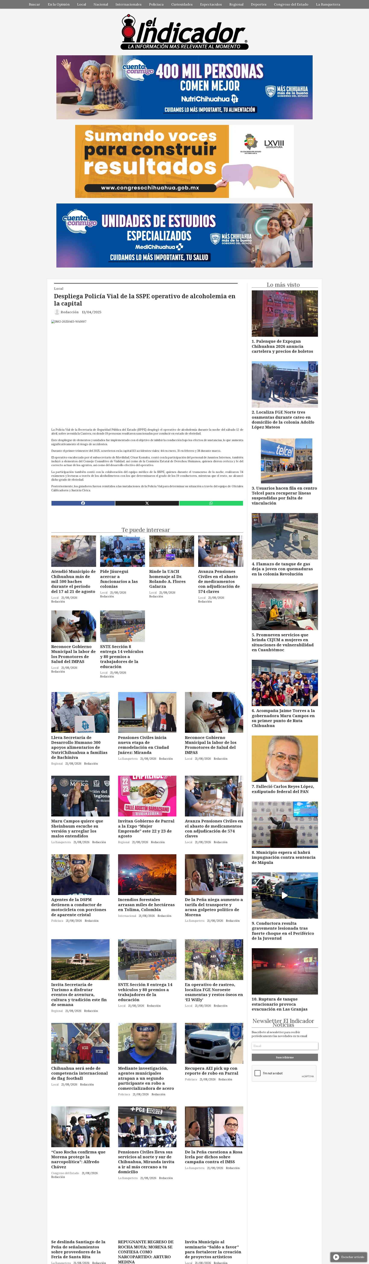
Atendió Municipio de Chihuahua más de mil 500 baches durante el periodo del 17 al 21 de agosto (73, 581)
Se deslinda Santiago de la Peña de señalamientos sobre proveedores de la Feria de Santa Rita (78, 1249)
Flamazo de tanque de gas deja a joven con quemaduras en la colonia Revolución (282, 568)
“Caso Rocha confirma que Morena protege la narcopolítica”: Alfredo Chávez (78, 1159)
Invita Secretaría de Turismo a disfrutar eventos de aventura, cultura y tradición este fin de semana (79, 994)
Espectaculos (211, 4)
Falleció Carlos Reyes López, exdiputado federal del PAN (283, 789)
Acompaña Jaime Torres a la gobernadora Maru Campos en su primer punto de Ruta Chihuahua (283, 718)
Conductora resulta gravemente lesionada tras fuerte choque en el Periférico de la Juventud (283, 930)
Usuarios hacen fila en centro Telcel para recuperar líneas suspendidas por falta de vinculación (284, 495)
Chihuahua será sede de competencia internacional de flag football (79, 1073)
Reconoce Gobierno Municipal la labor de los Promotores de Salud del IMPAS (73, 654)
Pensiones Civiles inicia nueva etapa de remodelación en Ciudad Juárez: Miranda (143, 745)
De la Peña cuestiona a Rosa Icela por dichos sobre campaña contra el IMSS (214, 1157)
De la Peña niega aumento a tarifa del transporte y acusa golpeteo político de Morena (214, 907)
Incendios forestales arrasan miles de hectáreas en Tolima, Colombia (146, 904)
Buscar (34, 4)
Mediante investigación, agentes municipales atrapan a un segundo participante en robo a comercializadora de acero (146, 1078)
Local (81, 4)
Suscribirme (285, 1057)
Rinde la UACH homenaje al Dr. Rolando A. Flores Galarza (167, 579)
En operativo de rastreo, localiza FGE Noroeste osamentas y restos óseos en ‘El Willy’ (214, 992)
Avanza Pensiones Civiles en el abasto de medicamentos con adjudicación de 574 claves (219, 581)
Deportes (258, 4)
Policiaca (156, 4)
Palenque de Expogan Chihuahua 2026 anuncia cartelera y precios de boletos (282, 346)
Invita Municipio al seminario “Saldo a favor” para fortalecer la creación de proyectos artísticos (213, 1249)
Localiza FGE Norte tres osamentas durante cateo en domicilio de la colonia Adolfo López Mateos (283, 419)
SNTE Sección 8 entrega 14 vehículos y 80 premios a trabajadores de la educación (121, 656)
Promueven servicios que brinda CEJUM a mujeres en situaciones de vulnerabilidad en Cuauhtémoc (283, 642)
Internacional (127, 916)
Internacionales (129, 4)
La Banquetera (328, 4)
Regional (236, 4)
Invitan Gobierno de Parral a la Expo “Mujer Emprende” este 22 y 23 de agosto (146, 828)
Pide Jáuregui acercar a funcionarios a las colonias (119, 579)
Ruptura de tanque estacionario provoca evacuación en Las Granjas (280, 1004)
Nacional (101, 4)
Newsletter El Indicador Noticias (283, 1023)
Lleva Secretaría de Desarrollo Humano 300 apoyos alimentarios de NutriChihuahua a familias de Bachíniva (79, 747)
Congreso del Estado (291, 4)
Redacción (70, 312)
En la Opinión (59, 4)
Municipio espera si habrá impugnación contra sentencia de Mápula (284, 857)
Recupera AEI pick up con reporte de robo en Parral (211, 1070)
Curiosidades (182, 4)
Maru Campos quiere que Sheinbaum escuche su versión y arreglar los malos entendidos (77, 828)
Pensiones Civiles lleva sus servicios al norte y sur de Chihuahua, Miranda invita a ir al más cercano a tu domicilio (146, 1162)
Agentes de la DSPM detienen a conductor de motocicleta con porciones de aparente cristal (78, 907)
